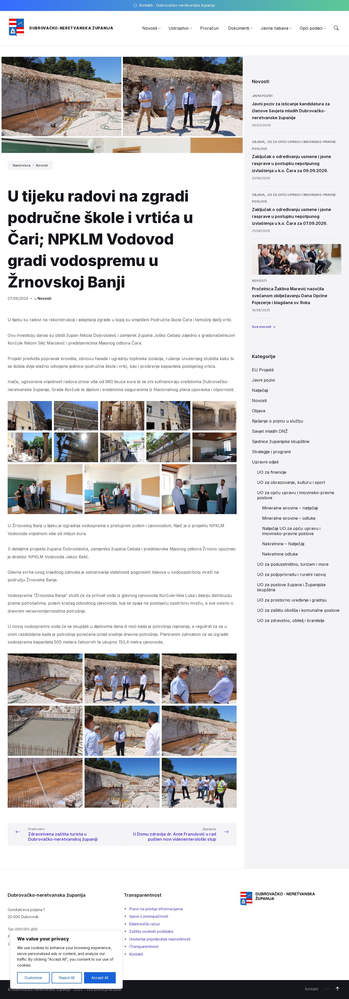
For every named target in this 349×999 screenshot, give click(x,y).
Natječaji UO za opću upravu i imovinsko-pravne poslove (291, 531)
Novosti (42, 165)
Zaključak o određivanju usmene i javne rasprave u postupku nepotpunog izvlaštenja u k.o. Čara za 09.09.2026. (291, 163)
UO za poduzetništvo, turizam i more (293, 564)
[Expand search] (336, 28)
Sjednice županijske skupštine (280, 441)
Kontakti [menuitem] (311, 989)
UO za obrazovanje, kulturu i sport (291, 482)
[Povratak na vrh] (337, 989)
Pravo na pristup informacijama (156, 908)
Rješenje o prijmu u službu (277, 421)
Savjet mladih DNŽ (270, 431)
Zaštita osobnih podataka (151, 931)
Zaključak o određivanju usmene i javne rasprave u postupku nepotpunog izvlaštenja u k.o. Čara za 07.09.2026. (291, 216)
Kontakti (136, 954)
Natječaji (260, 390)
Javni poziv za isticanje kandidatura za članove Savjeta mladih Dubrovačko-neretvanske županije (291, 110)
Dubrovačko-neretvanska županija (71, 28)
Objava (258, 142)
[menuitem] (149, 28)
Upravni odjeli (265, 461)
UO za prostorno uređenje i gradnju (292, 600)
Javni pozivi (262, 96)
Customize (33, 977)
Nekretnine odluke (280, 554)
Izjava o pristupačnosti (148, 916)
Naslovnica (21, 165)
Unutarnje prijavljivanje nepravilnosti (159, 939)
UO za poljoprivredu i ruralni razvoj (291, 574)
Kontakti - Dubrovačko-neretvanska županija (177, 5)
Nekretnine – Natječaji (283, 543)
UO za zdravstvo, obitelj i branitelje (290, 620)
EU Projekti (263, 369)
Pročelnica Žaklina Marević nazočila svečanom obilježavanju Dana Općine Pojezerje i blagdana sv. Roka (289, 295)
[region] (66, 959)
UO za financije (271, 472)
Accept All (99, 977)
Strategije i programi (271, 451)
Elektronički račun (144, 924)
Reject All (67, 977)
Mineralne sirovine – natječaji (290, 507)
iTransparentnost (143, 946)
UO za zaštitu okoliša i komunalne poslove (298, 610)
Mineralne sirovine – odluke (289, 518)
